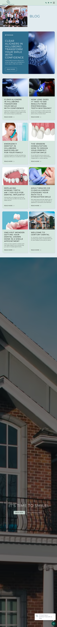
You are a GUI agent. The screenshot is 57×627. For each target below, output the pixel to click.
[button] (54, 3)
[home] (8, 2)
